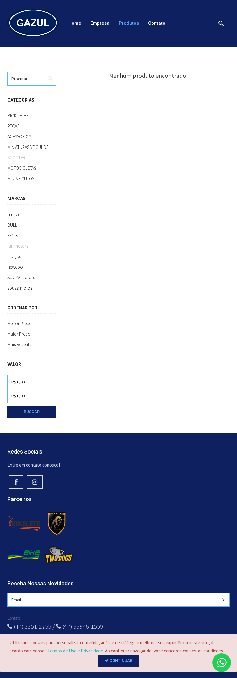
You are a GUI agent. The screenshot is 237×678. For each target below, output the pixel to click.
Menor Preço (19, 323)
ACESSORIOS (19, 137)
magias (14, 256)
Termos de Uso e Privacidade (75, 651)
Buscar (32, 411)
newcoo (15, 267)
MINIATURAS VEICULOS (27, 147)
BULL (12, 225)
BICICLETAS (17, 116)
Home (74, 23)
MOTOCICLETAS (21, 168)
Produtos (129, 23)
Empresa (100, 23)
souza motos (19, 288)
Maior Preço (19, 334)
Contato (156, 23)
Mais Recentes (20, 344)
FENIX (12, 235)
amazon (15, 214)
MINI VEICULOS (20, 179)
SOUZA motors (21, 277)
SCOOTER (16, 158)
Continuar (120, 660)
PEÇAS (13, 126)
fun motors (17, 246)
